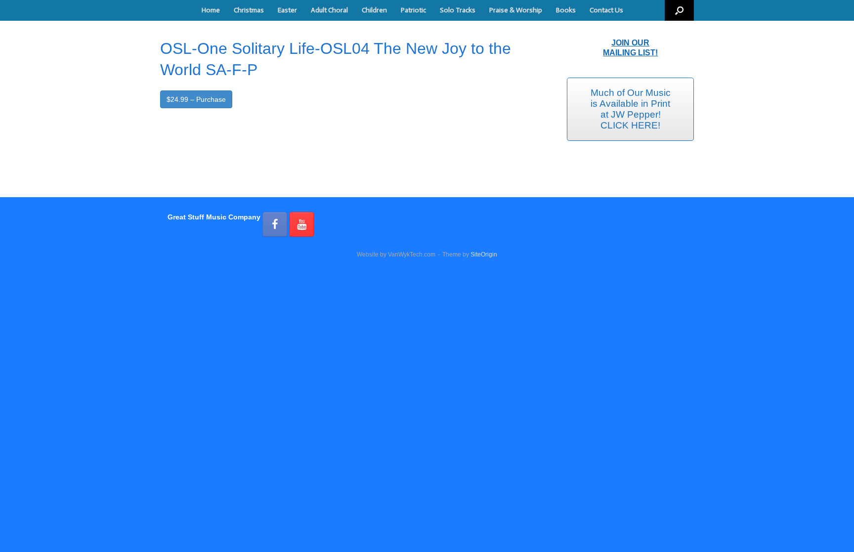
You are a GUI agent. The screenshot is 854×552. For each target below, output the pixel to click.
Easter (287, 10)
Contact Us (606, 10)
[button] (679, 10)
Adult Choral (329, 10)
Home (211, 10)
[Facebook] (274, 224)
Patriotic (413, 10)
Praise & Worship (515, 10)
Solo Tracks (457, 10)
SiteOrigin (483, 254)
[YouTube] (301, 224)
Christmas (249, 10)
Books (566, 10)
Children (374, 10)
